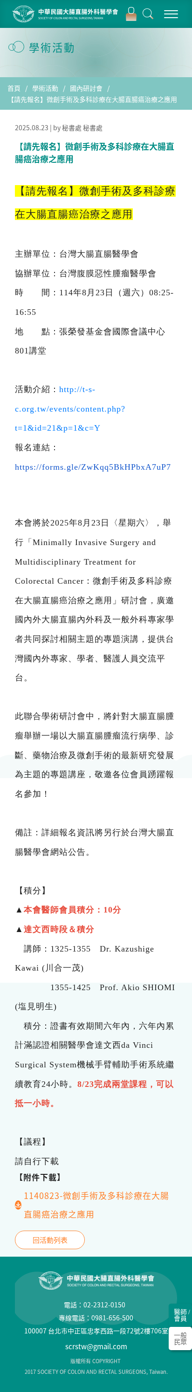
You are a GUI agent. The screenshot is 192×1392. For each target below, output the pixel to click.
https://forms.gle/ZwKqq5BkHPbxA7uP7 (93, 467)
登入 (131, 14)
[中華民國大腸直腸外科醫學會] (66, 14)
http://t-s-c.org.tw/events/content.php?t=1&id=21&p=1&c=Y (70, 409)
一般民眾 (180, 1338)
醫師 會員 (182, 1315)
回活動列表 (50, 1240)
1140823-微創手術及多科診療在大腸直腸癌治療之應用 (96, 1204)
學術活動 (45, 88)
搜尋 (148, 14)
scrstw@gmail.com (96, 1346)
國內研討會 (86, 88)
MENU (170, 14)
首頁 (14, 88)
